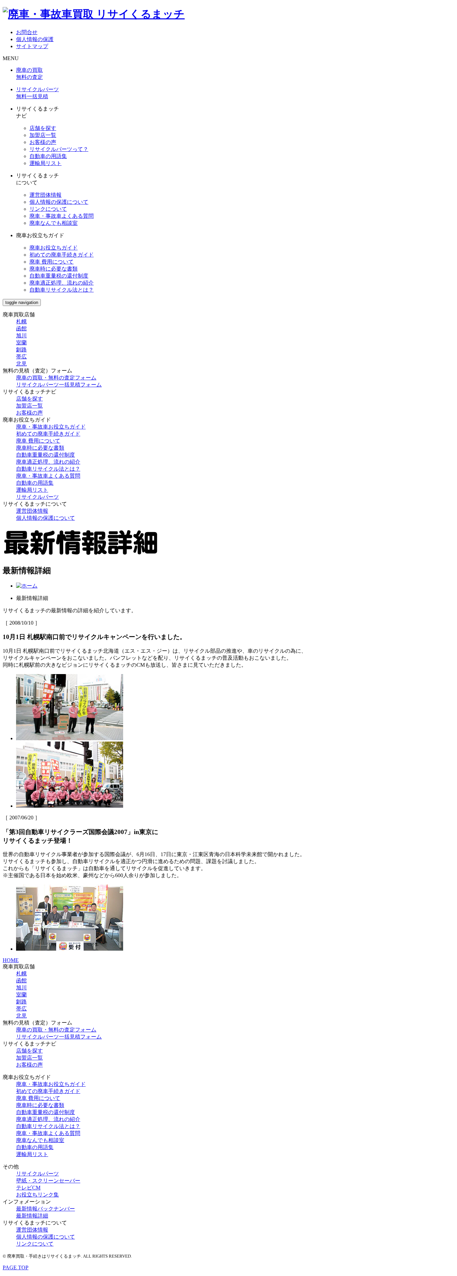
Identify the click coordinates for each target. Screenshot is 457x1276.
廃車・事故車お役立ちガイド (51, 427)
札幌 (21, 321)
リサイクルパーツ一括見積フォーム (59, 384)
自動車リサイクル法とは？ (61, 290)
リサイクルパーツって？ (58, 149)
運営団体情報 (45, 195)
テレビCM (28, 1187)
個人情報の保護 (35, 39)
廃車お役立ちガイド (53, 248)
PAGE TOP (15, 1267)
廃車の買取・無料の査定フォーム (56, 377)
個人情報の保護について (58, 202)
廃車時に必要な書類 (53, 269)
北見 (21, 363)
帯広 (21, 356)
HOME (11, 960)
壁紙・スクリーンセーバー (48, 1180)
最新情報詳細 (32, 1216)
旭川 (21, 335)
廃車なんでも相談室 (53, 223)
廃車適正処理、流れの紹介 (61, 283)
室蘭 (21, 342)
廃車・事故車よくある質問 (61, 216)
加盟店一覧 (42, 135)
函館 (21, 328)
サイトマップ (32, 46)
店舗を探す (42, 128)
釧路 (21, 349)
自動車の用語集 (48, 156)
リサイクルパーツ (37, 497)
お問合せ (26, 32)
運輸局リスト (45, 163)
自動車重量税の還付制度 (58, 276)
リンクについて (48, 209)
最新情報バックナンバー (45, 1209)
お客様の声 (42, 142)
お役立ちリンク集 (37, 1195)
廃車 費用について (51, 262)
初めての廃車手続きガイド (61, 255)
